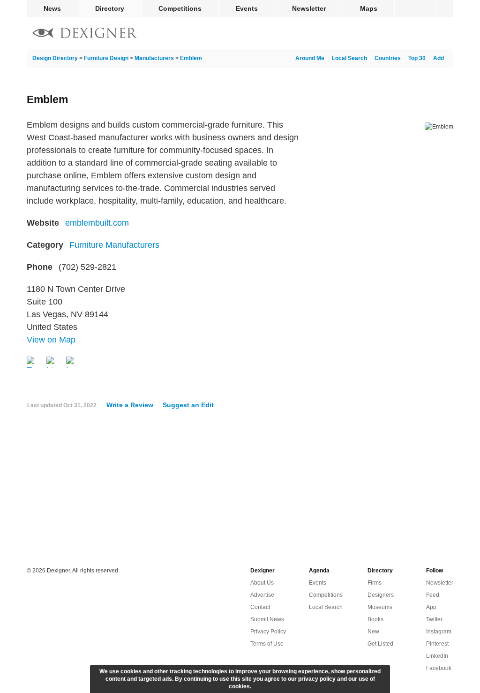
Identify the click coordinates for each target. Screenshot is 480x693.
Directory (109, 8)
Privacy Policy (268, 631)
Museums (380, 607)
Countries (388, 58)
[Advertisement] (240, 489)
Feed (432, 595)
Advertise (262, 595)
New (373, 631)
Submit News (267, 619)
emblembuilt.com (97, 223)
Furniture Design (106, 58)
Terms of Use (267, 643)
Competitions (180, 8)
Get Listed (380, 643)
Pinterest (437, 643)
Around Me (309, 58)
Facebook (438, 668)
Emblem (191, 58)
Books (375, 619)
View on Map (51, 339)
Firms (375, 582)
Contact (260, 607)
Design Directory (55, 58)
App (431, 607)
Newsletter (309, 8)
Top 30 (417, 58)
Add (438, 58)
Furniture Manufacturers (114, 245)
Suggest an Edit (188, 405)
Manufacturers (154, 58)
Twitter (434, 619)
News (52, 8)
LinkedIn (437, 656)
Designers (381, 595)
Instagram (438, 631)
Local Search (349, 58)
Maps (368, 8)
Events (247, 8)
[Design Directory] (84, 34)
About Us (262, 582)
